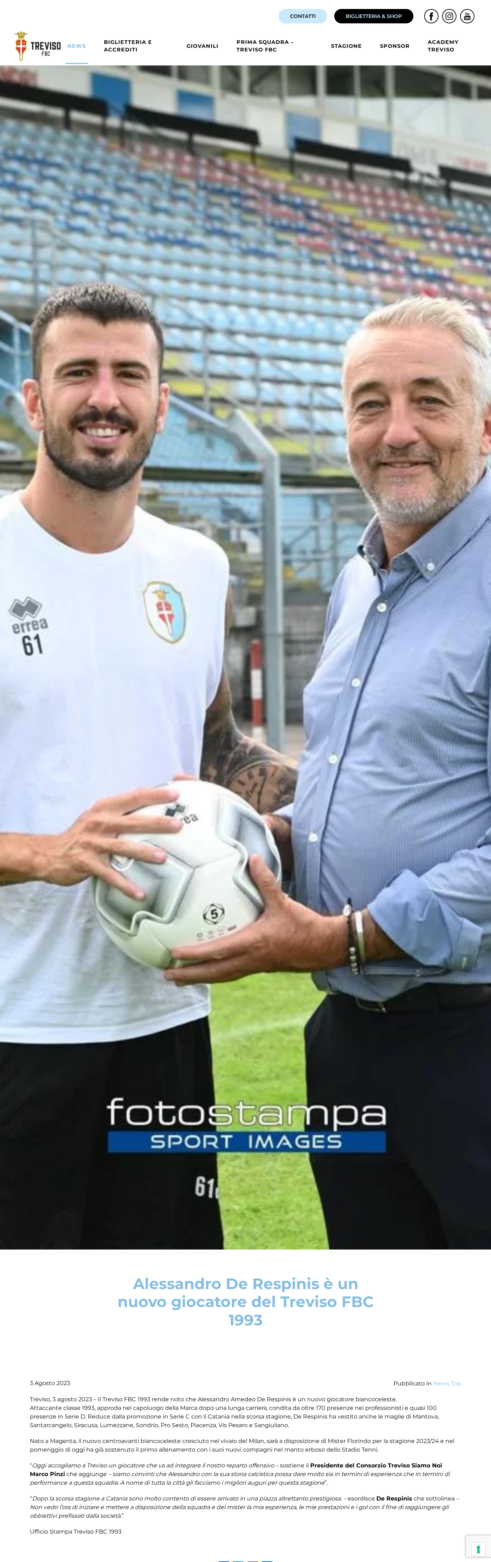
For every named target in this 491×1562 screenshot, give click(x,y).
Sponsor (395, 46)
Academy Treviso (443, 46)
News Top (447, 1383)
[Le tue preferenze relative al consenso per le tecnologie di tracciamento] (478, 1549)
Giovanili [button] (203, 46)
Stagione (346, 46)
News (76, 46)
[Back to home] (39, 46)
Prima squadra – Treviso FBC (265, 46)
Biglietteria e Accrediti (128, 46)
